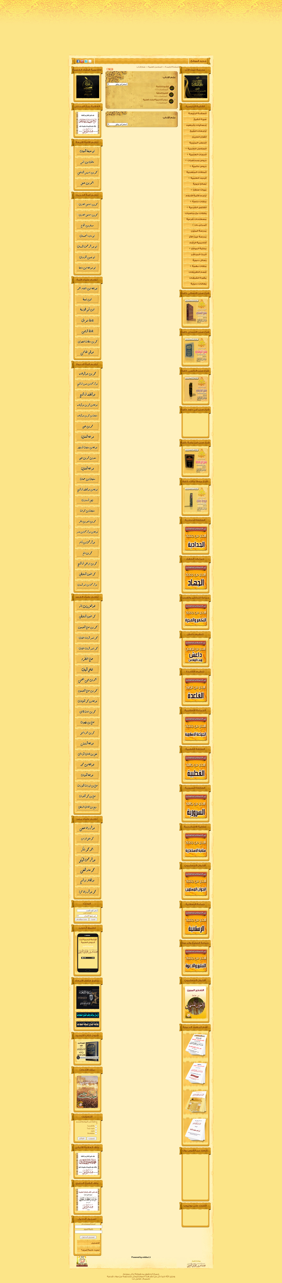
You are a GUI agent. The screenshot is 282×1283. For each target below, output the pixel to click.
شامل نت (136, 1279)
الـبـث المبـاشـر (199, 254)
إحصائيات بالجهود (196, 125)
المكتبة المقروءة (145, 52)
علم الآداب (141, 67)
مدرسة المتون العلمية (199, 232)
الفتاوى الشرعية (197, 207)
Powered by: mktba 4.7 (141, 1257)
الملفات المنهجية (196, 172)
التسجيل (95, 1243)
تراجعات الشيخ (198, 131)
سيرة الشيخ (168, 52)
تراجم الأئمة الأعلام (196, 195)
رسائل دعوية (200, 260)
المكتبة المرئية (97, 52)
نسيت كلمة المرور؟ (90, 1250)
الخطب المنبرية (198, 143)
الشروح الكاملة (161, 86)
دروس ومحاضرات (197, 160)
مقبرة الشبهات (198, 278)
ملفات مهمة (199, 266)
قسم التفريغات (198, 272)
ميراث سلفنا (199, 190)
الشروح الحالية (161, 93)
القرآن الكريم (199, 137)
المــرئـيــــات (200, 225)
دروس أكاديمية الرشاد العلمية (154, 100)
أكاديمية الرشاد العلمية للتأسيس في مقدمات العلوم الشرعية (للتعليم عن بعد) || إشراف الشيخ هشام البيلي (195, 243)
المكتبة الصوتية (120, 52)
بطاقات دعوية (199, 284)
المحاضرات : (161, 89)
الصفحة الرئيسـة (172, 67)
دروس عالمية (199, 166)
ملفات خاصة (199, 201)
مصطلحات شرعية (196, 219)
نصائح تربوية (200, 184)
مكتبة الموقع (199, 248)
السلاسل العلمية (155, 67)
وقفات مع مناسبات (196, 213)
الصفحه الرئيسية (190, 52)
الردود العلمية (198, 178)
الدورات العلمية (198, 154)
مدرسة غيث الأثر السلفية (198, 238)
